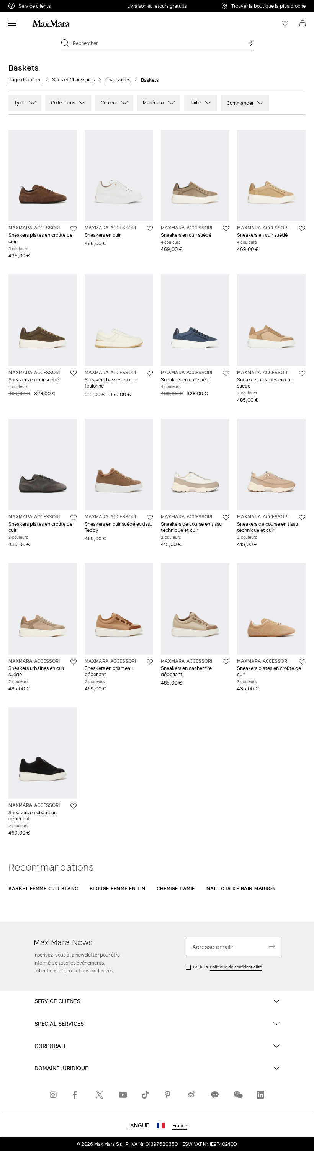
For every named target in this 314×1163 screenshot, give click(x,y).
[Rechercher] (249, 43)
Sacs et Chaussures (73, 79)
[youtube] (122, 1095)
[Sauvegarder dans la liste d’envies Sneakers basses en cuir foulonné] (149, 373)
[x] (99, 1095)
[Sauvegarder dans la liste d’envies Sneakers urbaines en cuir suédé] (302, 373)
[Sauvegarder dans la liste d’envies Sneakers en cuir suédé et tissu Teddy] (149, 517)
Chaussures (117, 79)
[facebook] (76, 1095)
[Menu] (12, 23)
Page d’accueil (24, 79)
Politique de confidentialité (236, 967)
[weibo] (191, 1095)
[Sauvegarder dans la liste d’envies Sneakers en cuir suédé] (225, 228)
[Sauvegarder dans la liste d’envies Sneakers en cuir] (149, 228)
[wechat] (237, 1095)
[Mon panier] (302, 23)
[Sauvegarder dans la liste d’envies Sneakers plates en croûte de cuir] (73, 228)
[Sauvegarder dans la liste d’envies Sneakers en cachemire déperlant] (225, 661)
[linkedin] (260, 1095)
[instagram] (53, 1095)
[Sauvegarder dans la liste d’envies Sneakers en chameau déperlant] (149, 661)
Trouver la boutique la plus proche (268, 5)
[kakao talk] (214, 1095)
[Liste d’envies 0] (285, 23)
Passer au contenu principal (37, 4)
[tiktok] (145, 1095)
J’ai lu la (227, 967)
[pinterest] (168, 1095)
